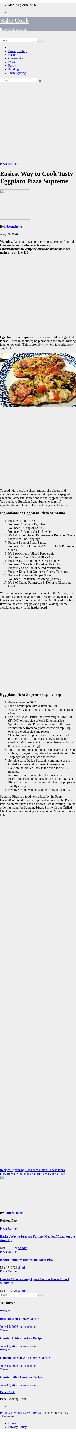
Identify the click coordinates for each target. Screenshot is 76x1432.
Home (12, 1423)
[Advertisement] (38, 122)
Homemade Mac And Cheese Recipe (25, 1357)
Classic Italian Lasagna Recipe (21, 1377)
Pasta (11, 62)
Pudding (13, 69)
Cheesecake (15, 58)
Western (5, 1311)
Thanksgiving (17, 73)
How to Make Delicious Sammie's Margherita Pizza (33, 1173)
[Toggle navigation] (1, 37)
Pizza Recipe (8, 164)
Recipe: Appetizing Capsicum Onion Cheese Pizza (32, 1170)
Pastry (12, 65)
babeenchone (13, 226)
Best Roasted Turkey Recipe (19, 1318)
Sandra (22, 1248)
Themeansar (7, 1416)
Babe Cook (14, 20)
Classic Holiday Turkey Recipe (21, 1338)
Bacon (12, 54)
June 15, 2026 (9, 1326)
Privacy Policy (17, 51)
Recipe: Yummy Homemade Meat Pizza (27, 1259)
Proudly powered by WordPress (21, 1412)
